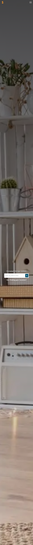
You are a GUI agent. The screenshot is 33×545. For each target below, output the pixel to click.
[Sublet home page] (2, 2)
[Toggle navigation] (30, 2)
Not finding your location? (16, 280)
